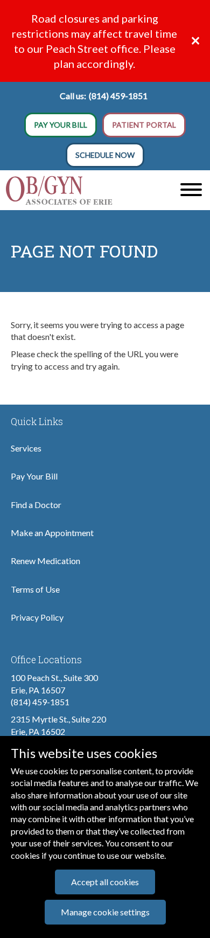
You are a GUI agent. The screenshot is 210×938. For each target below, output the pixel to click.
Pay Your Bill (60, 124)
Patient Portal (144, 124)
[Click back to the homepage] (79, 190)
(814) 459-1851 (118, 96)
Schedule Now (105, 154)
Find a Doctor (36, 504)
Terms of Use (35, 589)
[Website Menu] (191, 190)
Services (26, 448)
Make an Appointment (52, 532)
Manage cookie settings (105, 912)
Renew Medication (45, 560)
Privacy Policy (37, 617)
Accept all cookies (105, 882)
